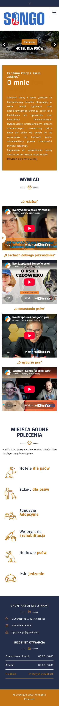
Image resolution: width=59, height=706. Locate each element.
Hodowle (33, 552)
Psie (32, 573)
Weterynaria (32, 533)
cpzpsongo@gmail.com (25, 632)
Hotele (35, 468)
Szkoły (34, 489)
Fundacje (29, 512)
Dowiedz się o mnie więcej (22, 158)
